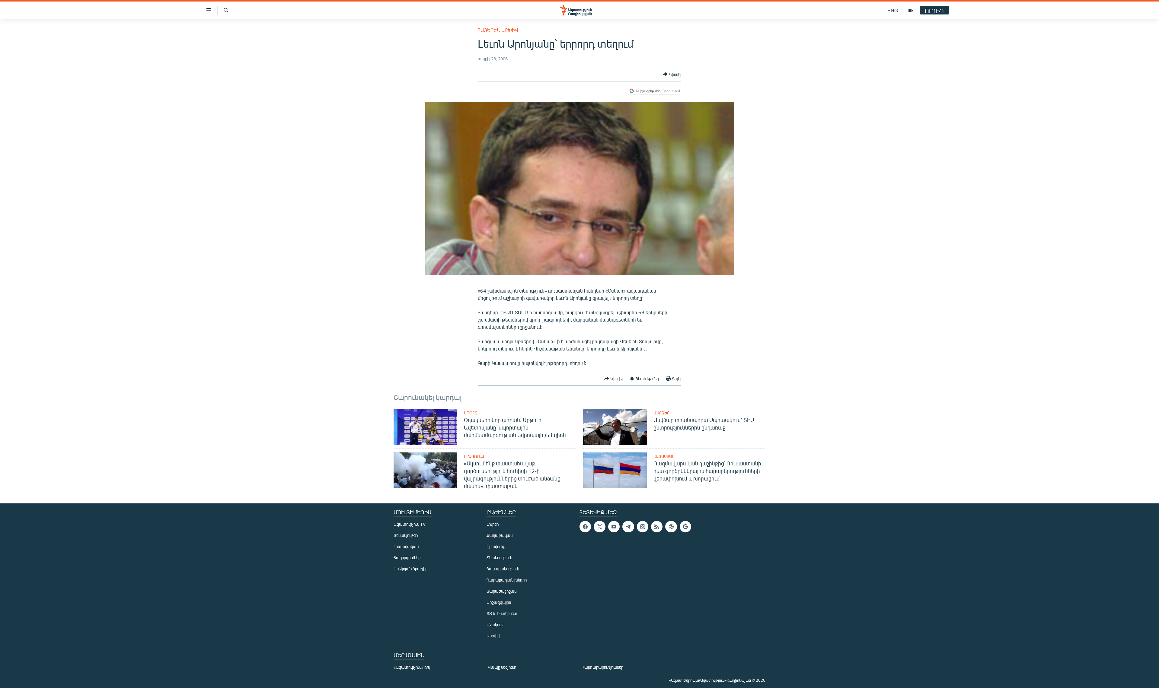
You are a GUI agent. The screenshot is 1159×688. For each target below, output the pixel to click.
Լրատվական (406, 546)
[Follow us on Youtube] (614, 526)
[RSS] (657, 526)
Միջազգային (499, 602)
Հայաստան (664, 456)
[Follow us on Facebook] (585, 526)
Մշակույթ (495, 624)
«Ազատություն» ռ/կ (412, 667)
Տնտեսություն (499, 557)
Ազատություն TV (410, 524)
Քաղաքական (499, 535)
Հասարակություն (503, 568)
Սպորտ (470, 413)
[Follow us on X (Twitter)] (599, 526)
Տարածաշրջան (501, 591)
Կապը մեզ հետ (502, 667)
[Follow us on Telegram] (628, 526)
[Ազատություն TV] (911, 10)
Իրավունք (474, 456)
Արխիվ (493, 635)
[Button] (672, 74)
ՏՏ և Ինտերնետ (502, 613)
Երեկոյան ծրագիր (410, 568)
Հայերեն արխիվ (498, 30)
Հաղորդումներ (407, 557)
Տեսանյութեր (406, 535)
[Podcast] (671, 526)
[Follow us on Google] (685, 526)
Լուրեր (493, 524)
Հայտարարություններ (602, 667)
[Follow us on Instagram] (642, 526)
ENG (892, 10)
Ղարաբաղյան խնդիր (507, 579)
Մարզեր (661, 413)
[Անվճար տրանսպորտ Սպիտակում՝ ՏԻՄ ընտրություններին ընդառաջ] (615, 427)
